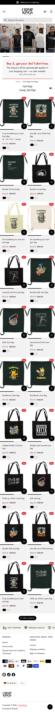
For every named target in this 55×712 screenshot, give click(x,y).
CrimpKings (22, 705)
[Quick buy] (24, 126)
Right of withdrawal (37, 653)
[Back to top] (50, 707)
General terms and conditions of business (13, 652)
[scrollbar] (27, 56)
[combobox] (27, 20)
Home (18, 81)
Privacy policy (7, 646)
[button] (46, 12)
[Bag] (51, 11)
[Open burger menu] (4, 11)
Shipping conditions (37, 649)
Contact (33, 645)
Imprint (5, 642)
